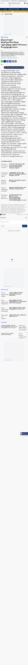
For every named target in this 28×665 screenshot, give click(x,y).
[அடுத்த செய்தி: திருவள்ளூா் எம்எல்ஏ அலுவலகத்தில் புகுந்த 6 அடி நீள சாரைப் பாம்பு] (27, 332)
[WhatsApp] (2, 61)
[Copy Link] (15, 61)
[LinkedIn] (10, 61)
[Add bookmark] (26, 37)
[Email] (13, 61)
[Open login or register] (27, 3)
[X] (5, 61)
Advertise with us (8, 34)
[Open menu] (1, 3)
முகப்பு (5, 9)
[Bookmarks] (25, 3)
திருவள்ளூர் (4, 37)
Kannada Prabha (14, 0)
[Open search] (3, 3)
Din (1, 64)
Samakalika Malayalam (22, 0)
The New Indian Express (5, 0)
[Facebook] (7, 61)
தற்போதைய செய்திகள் (14, 9)
